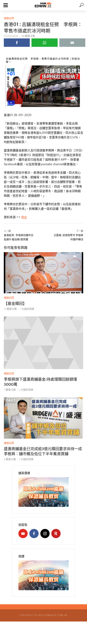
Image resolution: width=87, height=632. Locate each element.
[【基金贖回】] (43, 273)
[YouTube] (23, 533)
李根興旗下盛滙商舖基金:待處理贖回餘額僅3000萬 (40, 382)
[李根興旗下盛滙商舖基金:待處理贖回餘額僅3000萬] (43, 342)
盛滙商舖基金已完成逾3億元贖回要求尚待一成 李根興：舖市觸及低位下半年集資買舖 (43, 451)
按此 (24, 217)
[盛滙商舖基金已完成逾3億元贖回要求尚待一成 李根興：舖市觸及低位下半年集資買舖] (43, 418)
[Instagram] (45, 533)
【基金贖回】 (15, 303)
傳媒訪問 (9, 18)
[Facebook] (34, 533)
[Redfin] (56, 533)
